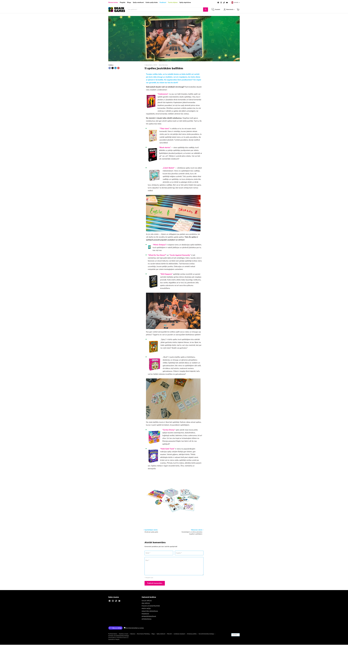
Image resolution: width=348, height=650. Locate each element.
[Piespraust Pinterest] (118, 68)
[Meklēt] (205, 9)
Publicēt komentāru (154, 583)
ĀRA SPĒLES (146, 603)
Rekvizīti (169, 634)
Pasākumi (163, 2)
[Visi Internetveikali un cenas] (134, 628)
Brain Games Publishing (143, 634)
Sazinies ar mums (123, 634)
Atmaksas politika (192, 634)
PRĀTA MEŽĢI (146, 608)
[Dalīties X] (112, 68)
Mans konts (229, 9)
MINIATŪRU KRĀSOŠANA (150, 611)
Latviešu (236, 2)
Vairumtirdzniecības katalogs (206, 634)
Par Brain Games (112, 634)
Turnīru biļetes (173, 2)
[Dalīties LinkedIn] (115, 68)
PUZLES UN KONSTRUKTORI (151, 606)
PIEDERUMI (145, 614)
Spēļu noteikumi (138, 2)
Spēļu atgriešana (185, 2)
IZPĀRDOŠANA (146, 619)
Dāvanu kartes (113, 2)
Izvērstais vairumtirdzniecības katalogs (118, 636)
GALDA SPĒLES (147, 601)
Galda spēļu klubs (152, 2)
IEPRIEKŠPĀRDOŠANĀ (149, 616)
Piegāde (122, 2)
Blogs (129, 2)
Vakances (132, 634)
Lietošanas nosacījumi (179, 634)
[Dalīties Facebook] (110, 68)
